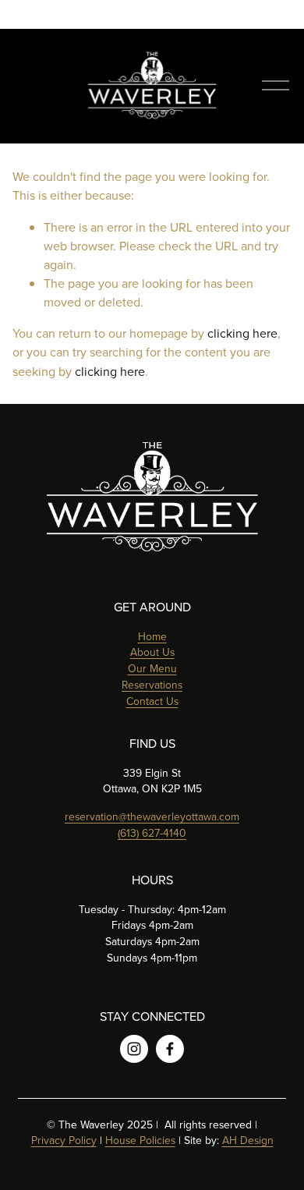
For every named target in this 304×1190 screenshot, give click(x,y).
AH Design (248, 1140)
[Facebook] (170, 1049)
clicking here (242, 333)
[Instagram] (134, 1049)
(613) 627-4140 (152, 833)
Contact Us (152, 701)
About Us (152, 652)
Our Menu (152, 668)
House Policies (140, 1140)
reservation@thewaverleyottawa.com (152, 816)
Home (152, 636)
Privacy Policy (64, 1140)
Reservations (152, 684)
